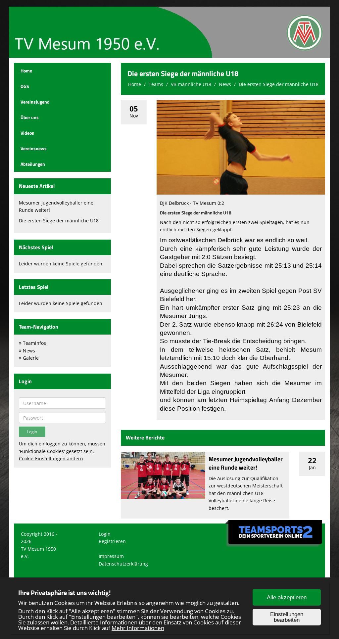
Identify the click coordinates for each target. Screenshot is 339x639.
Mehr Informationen (138, 628)
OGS (25, 86)
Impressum (111, 556)
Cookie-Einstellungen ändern (51, 458)
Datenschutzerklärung (123, 564)
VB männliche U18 (191, 84)
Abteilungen (33, 163)
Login (105, 534)
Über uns (30, 117)
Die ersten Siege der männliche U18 (59, 220)
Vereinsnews (34, 148)
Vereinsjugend (35, 101)
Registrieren (112, 541)
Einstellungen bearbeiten (286, 617)
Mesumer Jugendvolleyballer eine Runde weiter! (246, 463)
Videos (27, 132)
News (225, 84)
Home (26, 70)
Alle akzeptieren (287, 597)
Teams (156, 84)
